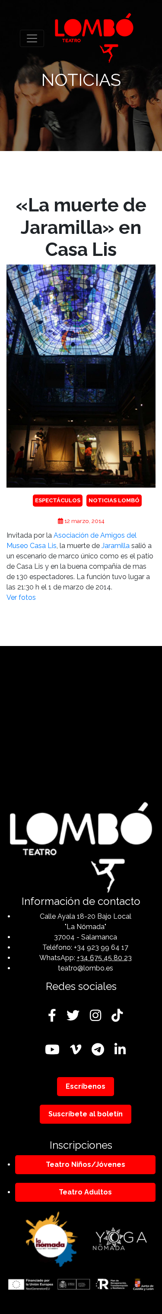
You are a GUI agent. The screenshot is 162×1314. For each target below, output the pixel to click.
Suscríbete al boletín (85, 1114)
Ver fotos (21, 597)
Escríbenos (85, 1086)
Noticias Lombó (114, 500)
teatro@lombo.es (85, 968)
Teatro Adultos (85, 1192)
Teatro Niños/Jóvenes (85, 1164)
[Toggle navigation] (32, 38)
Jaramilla (116, 546)
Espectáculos (57, 500)
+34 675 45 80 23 (104, 958)
